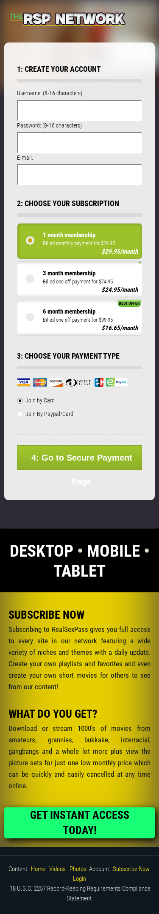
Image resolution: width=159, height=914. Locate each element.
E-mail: (25, 157)
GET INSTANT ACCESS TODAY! (79, 823)
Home (38, 869)
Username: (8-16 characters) (49, 93)
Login (79, 879)
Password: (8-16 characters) (49, 125)
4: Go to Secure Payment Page (81, 461)
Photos (78, 869)
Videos (57, 869)
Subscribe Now (131, 869)
